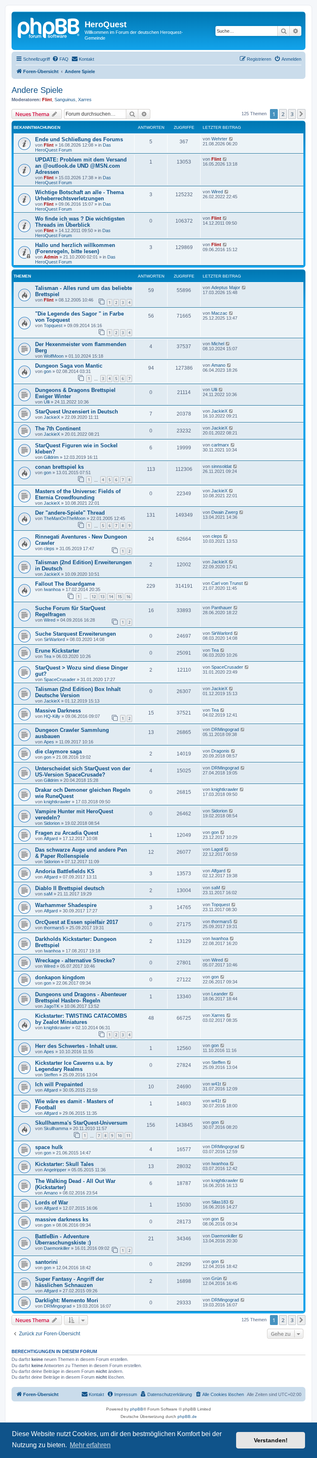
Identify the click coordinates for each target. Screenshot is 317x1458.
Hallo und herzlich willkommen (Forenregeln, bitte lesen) (75, 248)
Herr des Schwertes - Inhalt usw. (76, 1046)
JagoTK (51, 1006)
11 (128, 1135)
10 (120, 1135)
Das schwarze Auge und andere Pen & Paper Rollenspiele (81, 853)
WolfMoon (54, 356)
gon (47, 371)
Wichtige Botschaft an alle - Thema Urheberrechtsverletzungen (79, 195)
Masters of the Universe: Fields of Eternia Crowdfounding (78, 494)
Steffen (51, 1074)
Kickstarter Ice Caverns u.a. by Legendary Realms (74, 1066)
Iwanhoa (52, 589)
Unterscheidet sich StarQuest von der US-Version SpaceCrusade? (82, 771)
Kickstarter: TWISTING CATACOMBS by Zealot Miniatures (81, 1019)
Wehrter (219, 138)
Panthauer (221, 607)
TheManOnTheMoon (64, 518)
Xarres (85, 99)
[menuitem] (60, 59)
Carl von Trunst (227, 583)
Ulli (47, 401)
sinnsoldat (221, 466)
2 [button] (283, 114)
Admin (51, 256)
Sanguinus (65, 99)
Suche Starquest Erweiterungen (75, 634)
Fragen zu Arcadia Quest (66, 833)
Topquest (53, 325)
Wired (217, 191)
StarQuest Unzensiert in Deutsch (76, 411)
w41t (216, 1083)
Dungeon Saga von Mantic (68, 366)
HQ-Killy (52, 716)
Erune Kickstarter (57, 651)
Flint (47, 99)
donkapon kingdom (60, 977)
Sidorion (52, 823)
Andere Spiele (37, 90)
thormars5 (54, 927)
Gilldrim (51, 457)
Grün (216, 1278)
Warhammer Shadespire (66, 905)
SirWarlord (54, 639)
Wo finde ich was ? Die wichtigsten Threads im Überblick (80, 222)
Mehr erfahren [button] (90, 1445)
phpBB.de (187, 1416)
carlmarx (220, 444)
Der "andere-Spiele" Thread (70, 513)
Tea (47, 656)
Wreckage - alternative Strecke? (75, 960)
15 (120, 596)
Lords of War (51, 1202)
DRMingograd (225, 729)
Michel (217, 343)
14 (111, 596)
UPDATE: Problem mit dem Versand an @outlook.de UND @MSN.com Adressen (81, 166)
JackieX (52, 417)
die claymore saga (58, 751)
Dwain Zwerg (224, 512)
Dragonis (220, 750)
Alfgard (51, 838)
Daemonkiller (57, 1248)
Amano (218, 365)
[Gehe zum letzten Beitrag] (231, 138)
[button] (301, 114)
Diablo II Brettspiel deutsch (69, 888)
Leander (219, 993)
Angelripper (55, 1169)
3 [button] (292, 114)
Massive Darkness (58, 711)
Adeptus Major (225, 287)
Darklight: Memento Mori (66, 1300)
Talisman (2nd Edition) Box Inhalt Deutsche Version (78, 692)
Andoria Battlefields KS (65, 871)
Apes (49, 741)
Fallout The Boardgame (65, 584)
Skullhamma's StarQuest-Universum (81, 1123)
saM (48, 893)
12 (94, 596)
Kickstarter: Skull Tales (64, 1164)
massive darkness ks (61, 1219)
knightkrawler (57, 801)
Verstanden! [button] (271, 1440)
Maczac (219, 313)
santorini (46, 1262)
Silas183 (219, 1201)
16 (128, 596)
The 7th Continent (57, 428)
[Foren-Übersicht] (49, 27)
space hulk (49, 1147)
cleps (49, 548)
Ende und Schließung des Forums (79, 139)
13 (102, 596)
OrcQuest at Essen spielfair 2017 (76, 922)
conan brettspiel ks (59, 467)
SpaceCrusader (60, 679)
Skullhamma (56, 1128)
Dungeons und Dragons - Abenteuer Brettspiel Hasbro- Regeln (81, 997)
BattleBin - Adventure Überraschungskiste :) (63, 1239)
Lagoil (217, 849)
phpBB (136, 1409)
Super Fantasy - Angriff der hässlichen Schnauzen (69, 1282)
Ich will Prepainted (59, 1084)
